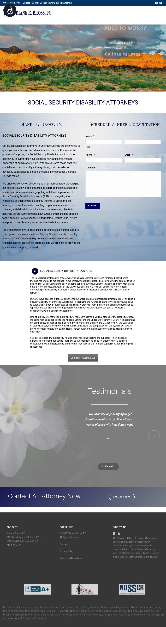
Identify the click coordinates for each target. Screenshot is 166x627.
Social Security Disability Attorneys (83, 102)
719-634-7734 (13, 3)
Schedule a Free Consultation (124, 124)
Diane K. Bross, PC (41, 124)
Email (128, 155)
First (88, 147)
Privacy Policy (67, 551)
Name (89, 136)
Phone (90, 155)
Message (90, 167)
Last (126, 147)
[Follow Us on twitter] (119, 533)
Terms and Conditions (71, 558)
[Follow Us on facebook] (114, 533)
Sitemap (64, 544)
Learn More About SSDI (83, 358)
